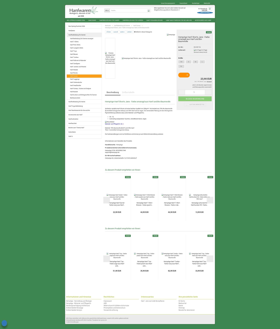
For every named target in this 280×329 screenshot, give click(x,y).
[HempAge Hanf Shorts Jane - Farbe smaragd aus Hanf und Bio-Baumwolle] (146, 58)
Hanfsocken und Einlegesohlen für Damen (83, 95)
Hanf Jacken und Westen (78, 67)
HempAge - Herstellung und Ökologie (79, 301)
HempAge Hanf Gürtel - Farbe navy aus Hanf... (117, 204)
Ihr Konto (182, 301)
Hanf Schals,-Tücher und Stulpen (80, 88)
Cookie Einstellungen (72, 322)
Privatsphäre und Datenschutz (114, 308)
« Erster (108, 32)
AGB (105, 303)
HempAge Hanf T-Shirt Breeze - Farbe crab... (172, 204)
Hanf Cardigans (75, 63)
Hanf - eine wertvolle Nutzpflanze (152, 301)
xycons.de (104, 320)
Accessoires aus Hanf (203, 20)
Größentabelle (128, 92)
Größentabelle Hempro (74, 310)
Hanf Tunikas (74, 57)
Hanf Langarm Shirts (76, 48)
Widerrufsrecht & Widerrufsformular (116, 305)
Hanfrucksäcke (73, 119)
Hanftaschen (72, 123)
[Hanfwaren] (84, 11)
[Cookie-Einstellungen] (4, 323)
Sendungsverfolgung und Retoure (78, 305)
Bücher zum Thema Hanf (76, 127)
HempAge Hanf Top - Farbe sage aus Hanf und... (117, 264)
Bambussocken (75, 98)
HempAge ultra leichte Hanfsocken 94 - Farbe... (199, 204)
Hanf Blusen (74, 54)
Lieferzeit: (182, 50)
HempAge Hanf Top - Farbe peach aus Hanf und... (144, 264)
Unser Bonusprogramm (168, 3)
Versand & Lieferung (111, 310)
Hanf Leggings (75, 79)
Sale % (70, 136)
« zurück (115, 32)
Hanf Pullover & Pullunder (78, 60)
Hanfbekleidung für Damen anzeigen (81, 38)
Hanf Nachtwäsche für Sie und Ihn (179, 20)
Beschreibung (113, 92)
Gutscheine (72, 132)
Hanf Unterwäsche (76, 82)
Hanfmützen (74, 91)
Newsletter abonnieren (187, 310)
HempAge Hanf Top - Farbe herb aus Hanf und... (199, 264)
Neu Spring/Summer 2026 (76, 20)
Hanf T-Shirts (74, 41)
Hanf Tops (73, 51)
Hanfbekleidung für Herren (133, 20)
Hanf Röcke (74, 73)
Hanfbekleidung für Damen (109, 20)
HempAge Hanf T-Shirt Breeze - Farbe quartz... (144, 204)
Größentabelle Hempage (74, 308)
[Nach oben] (274, 325)
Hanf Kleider (74, 70)
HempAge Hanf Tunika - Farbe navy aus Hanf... (172, 263)
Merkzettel (206, 3)
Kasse (181, 305)
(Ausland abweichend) (200, 52)
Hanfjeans (92, 20)
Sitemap (182, 308)
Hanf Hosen (74, 76)
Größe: (180, 58)
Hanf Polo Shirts (75, 45)
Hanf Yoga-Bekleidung (154, 20)
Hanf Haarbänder (75, 85)
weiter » (122, 32)
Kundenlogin (195, 3)
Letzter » (129, 32)
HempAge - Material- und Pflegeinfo (78, 303)
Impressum (108, 301)
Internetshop (70, 320)
